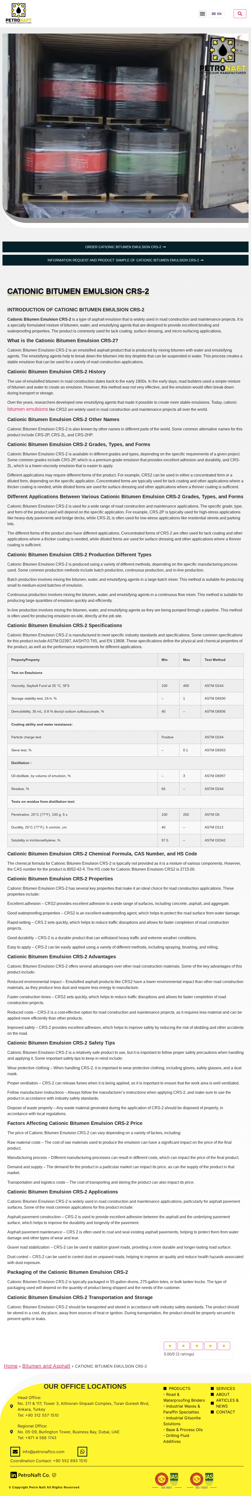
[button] (203, 14)
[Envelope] (15, 1452)
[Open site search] (240, 13)
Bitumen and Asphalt (46, 1366)
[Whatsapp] (82, 1452)
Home (11, 1366)
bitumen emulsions (27, 409)
